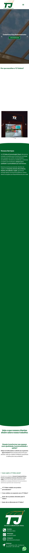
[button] (23, 4)
